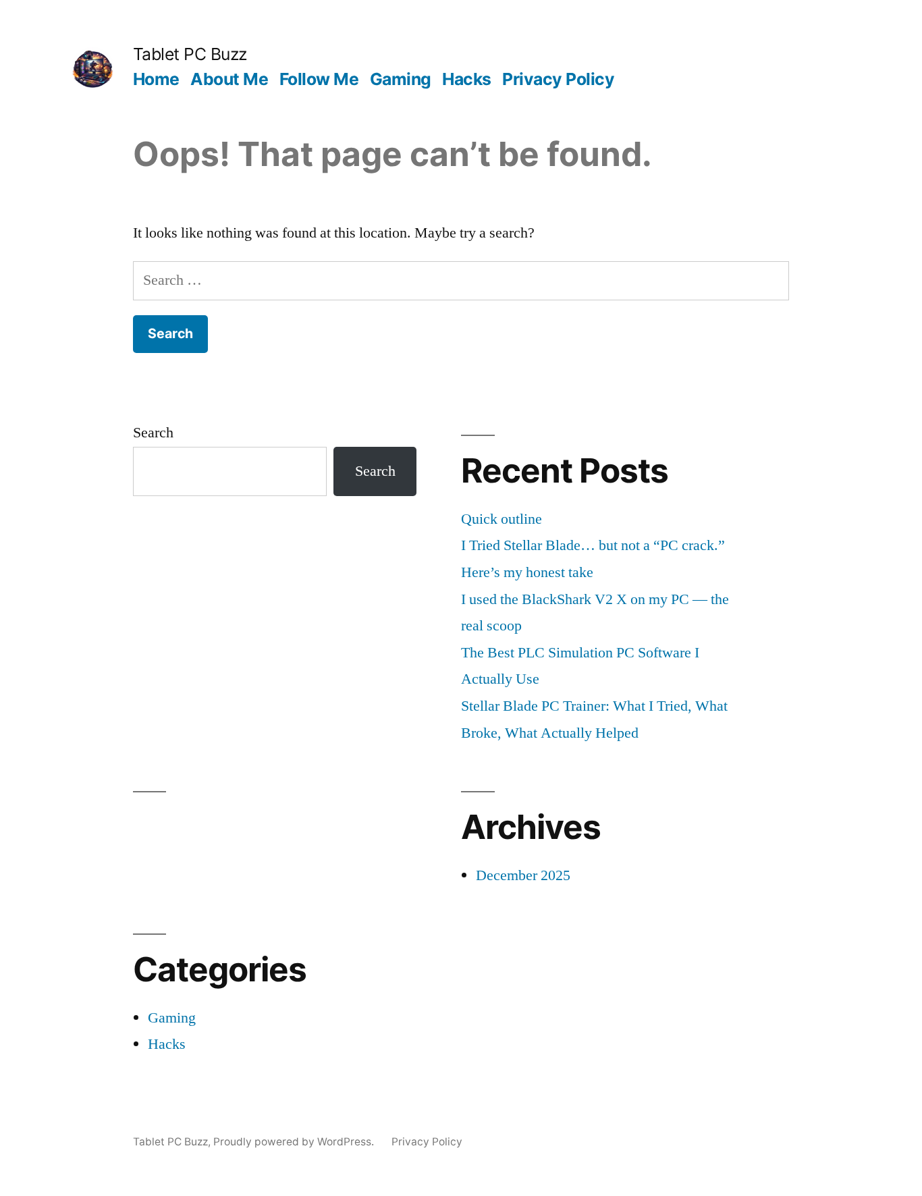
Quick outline (501, 519)
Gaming (400, 79)
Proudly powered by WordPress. (295, 1141)
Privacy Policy (558, 79)
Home (156, 79)
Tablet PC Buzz (190, 54)
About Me (229, 79)
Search (153, 432)
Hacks (466, 79)
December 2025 (523, 875)
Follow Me (319, 79)
